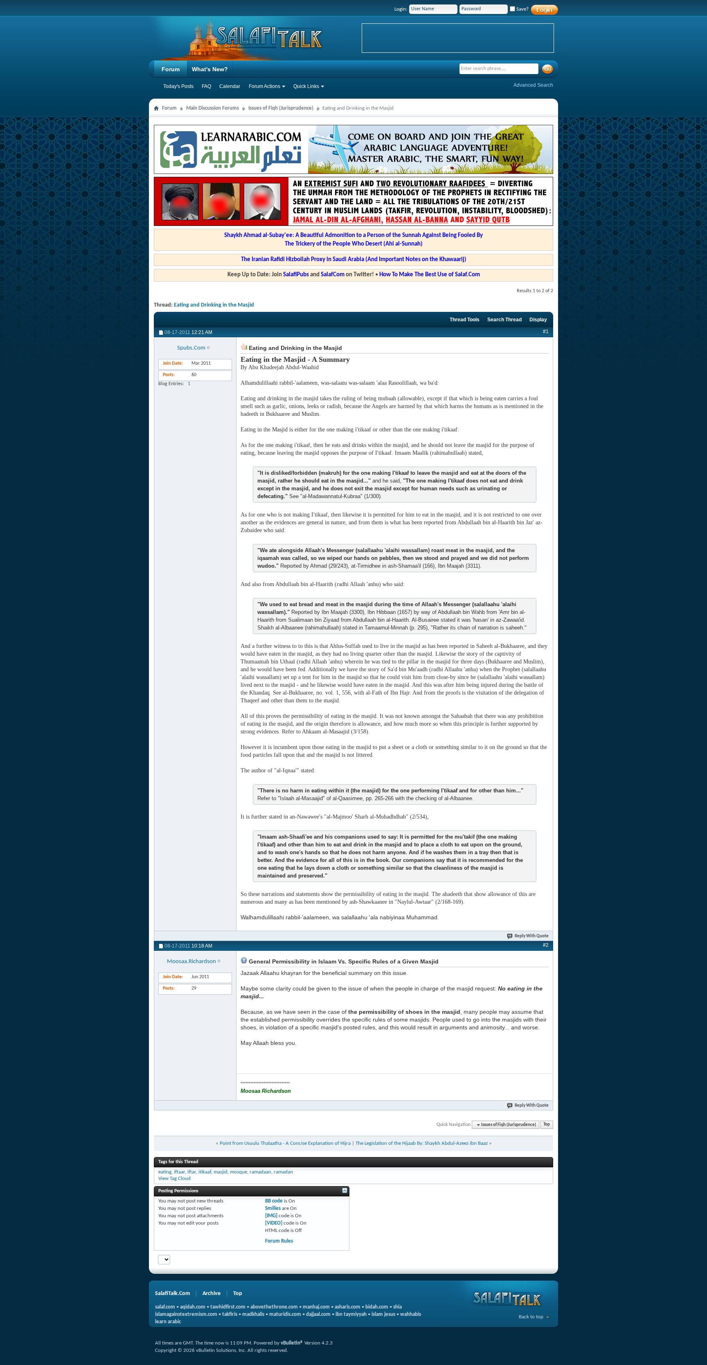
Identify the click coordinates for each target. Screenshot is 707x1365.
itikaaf (204, 1172)
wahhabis (410, 1314)
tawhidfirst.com (227, 1307)
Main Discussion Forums (212, 108)
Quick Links (306, 86)
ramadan (283, 1172)
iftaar (179, 1172)
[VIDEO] (273, 1223)
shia (397, 1307)
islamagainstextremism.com (186, 1314)
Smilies (273, 1208)
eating (164, 1172)
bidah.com (376, 1307)
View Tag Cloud (174, 1178)
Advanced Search (533, 85)
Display (538, 320)
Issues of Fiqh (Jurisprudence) (280, 108)
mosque (238, 1172)
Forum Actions (264, 86)
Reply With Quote (532, 936)
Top (546, 1125)
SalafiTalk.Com (172, 1294)
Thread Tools (465, 320)
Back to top (531, 1317)
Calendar (229, 86)
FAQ (206, 86)
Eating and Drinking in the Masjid (214, 305)
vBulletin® (292, 1343)
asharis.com (347, 1307)
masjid (220, 1172)
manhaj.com (316, 1307)
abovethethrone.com (274, 1307)
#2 (546, 945)
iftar (191, 1172)
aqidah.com (192, 1307)
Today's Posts (178, 86)
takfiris (229, 1314)
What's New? (210, 69)
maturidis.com (285, 1314)
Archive (212, 1294)
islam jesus (383, 1314)
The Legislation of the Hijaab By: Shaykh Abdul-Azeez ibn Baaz (422, 1143)
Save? (522, 9)
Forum (171, 69)
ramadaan (260, 1172)
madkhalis (253, 1314)
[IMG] (271, 1215)
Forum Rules (279, 1241)
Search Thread (504, 320)
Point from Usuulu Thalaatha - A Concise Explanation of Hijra (285, 1143)
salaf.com (165, 1307)
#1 (546, 331)
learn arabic (168, 1321)
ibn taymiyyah (351, 1314)
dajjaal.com (318, 1314)
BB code (274, 1201)
